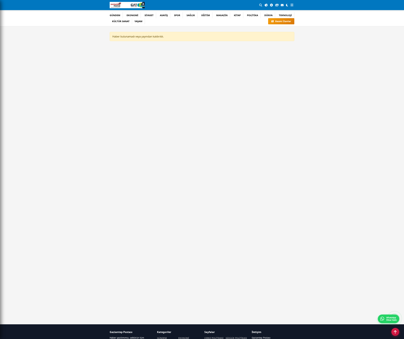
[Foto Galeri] (276, 5)
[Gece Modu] (287, 5)
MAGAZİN (222, 15)
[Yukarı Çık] (395, 332)
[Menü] (292, 5)
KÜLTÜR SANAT (121, 21)
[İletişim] (282, 5)
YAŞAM (138, 21)
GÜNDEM (115, 15)
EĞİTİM (205, 15)
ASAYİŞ (164, 15)
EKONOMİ (132, 15)
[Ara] (260, 5)
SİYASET (149, 15)
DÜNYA (268, 15)
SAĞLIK (191, 15)
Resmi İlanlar (283, 21)
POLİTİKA (252, 15)
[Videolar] (271, 5)
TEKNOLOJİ (285, 15)
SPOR (177, 15)
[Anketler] (266, 5)
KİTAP (237, 15)
